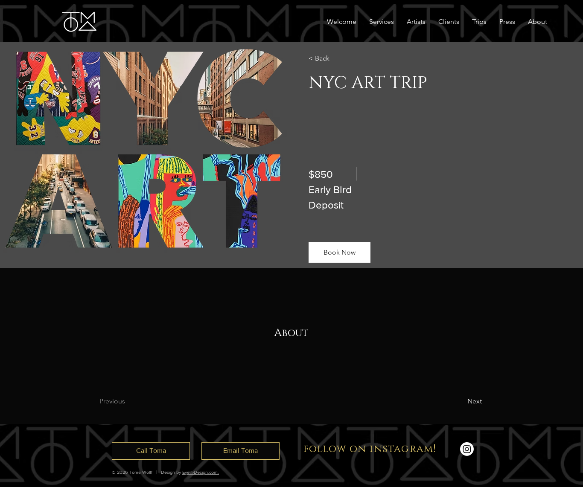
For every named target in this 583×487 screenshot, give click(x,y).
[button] (538, 21)
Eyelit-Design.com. (200, 472)
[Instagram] (467, 449)
